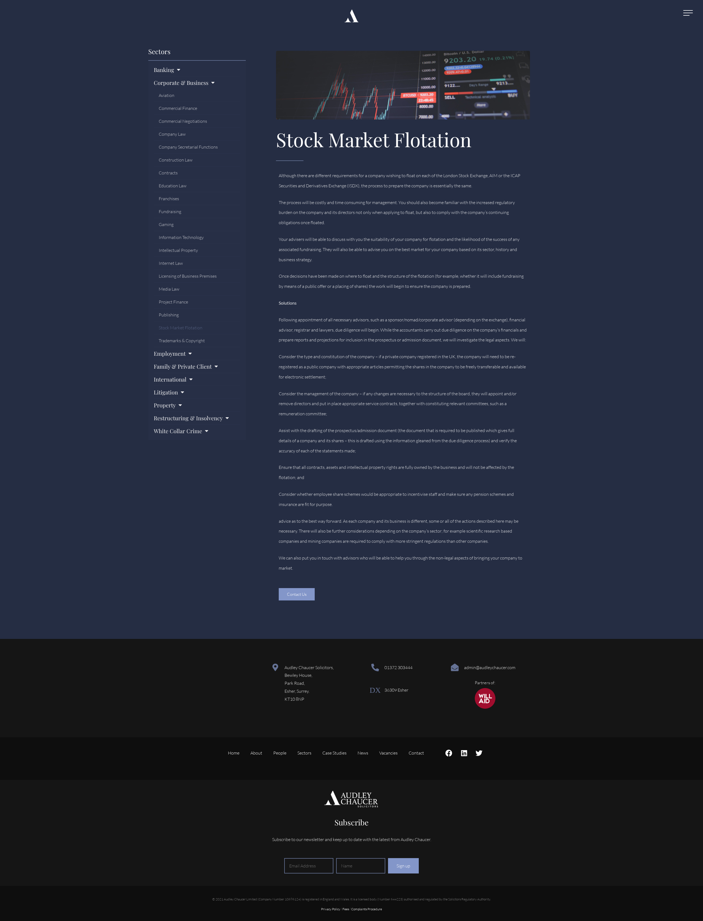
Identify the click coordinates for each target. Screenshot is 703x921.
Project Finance (173, 302)
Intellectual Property (178, 250)
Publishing (169, 315)
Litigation (166, 392)
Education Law (172, 185)
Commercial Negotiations (183, 121)
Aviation (166, 95)
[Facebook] (449, 753)
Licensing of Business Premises (188, 276)
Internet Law (171, 263)
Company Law (172, 134)
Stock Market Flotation (180, 327)
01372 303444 (398, 667)
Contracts (168, 173)
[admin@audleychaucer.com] (455, 667)
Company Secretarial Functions (188, 147)
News (363, 753)
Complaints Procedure (366, 909)
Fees (345, 909)
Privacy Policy (330, 909)
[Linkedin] (464, 753)
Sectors (159, 51)
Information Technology (181, 237)
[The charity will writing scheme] (485, 707)
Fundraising (170, 211)
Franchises (169, 198)
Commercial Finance (178, 108)
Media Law (169, 289)
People (279, 753)
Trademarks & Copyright (182, 340)
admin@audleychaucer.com (489, 667)
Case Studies (334, 753)
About (256, 753)
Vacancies (388, 753)
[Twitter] (479, 753)
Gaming (166, 224)
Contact (416, 753)
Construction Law (176, 160)
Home (233, 753)
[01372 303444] (375, 667)
